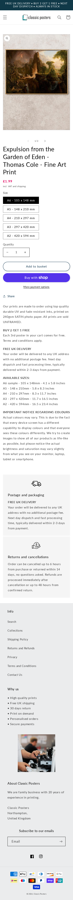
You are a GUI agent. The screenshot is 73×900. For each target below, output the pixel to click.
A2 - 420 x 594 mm (21, 235)
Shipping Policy (17, 639)
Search (11, 621)
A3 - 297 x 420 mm (21, 227)
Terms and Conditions (21, 666)
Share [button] (11, 296)
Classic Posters (40, 894)
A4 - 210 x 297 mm (21, 218)
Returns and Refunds (21, 648)
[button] (5, 17)
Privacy (12, 657)
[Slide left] (28, 141)
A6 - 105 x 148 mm (21, 200)
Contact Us (14, 674)
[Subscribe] (61, 841)
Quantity (8, 244)
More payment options (36, 287)
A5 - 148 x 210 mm (21, 209)
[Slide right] (45, 141)
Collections (15, 630)
